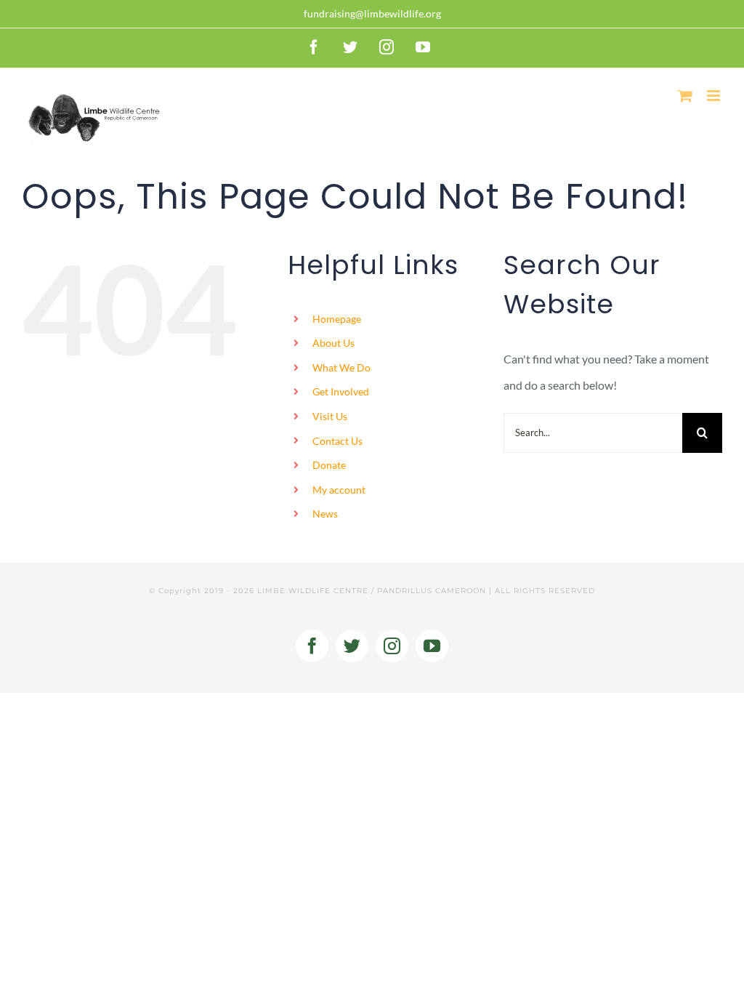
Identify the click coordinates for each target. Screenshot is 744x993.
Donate (329, 465)
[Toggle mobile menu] (714, 95)
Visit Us (329, 416)
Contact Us (337, 441)
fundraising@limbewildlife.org (372, 13)
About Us (333, 343)
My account (338, 489)
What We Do (341, 367)
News (325, 513)
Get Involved (340, 391)
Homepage (336, 319)
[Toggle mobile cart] (685, 95)
